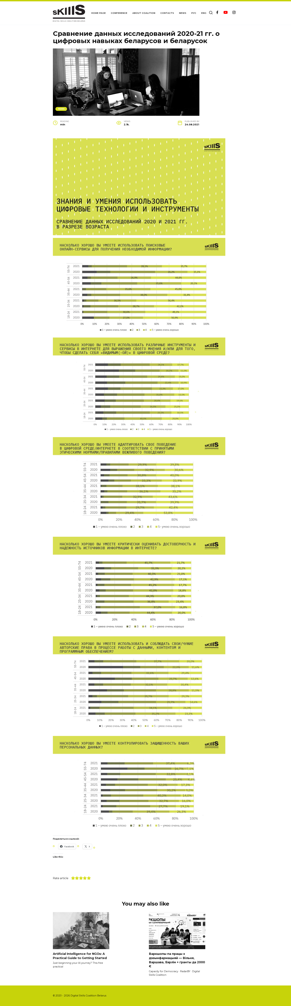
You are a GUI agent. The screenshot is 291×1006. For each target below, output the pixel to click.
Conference (119, 13)
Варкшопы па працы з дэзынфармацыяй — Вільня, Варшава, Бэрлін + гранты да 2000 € (177, 960)
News (182, 13)
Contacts (167, 13)
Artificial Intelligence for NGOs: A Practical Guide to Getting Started (80, 956)
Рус (193, 13)
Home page (98, 13)
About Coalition (143, 13)
